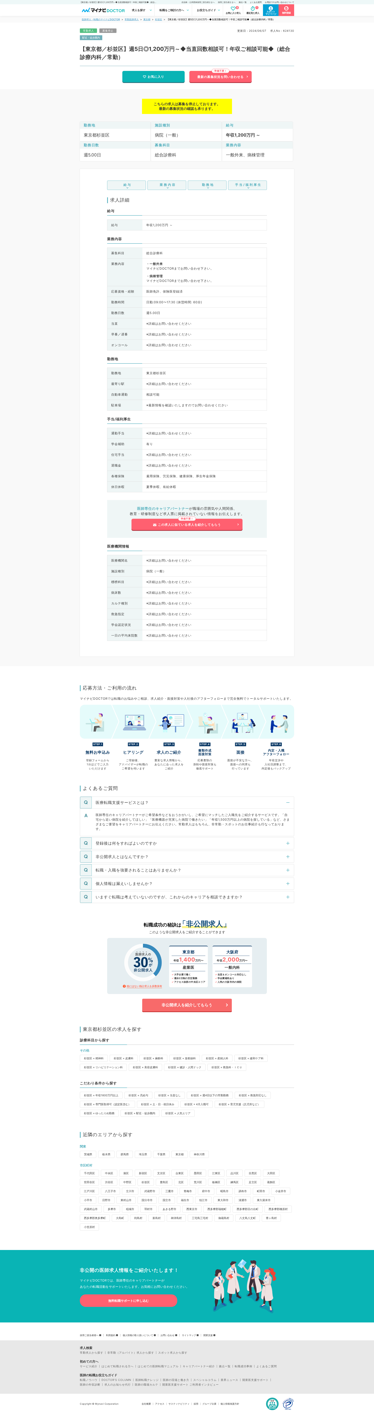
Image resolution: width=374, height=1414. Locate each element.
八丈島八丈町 (247, 1218)
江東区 (216, 1173)
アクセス (159, 1404)
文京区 (161, 1173)
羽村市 (148, 1209)
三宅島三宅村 (200, 1218)
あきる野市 (169, 1209)
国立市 (167, 1200)
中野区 (127, 1182)
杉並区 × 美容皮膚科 (145, 1067)
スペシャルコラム (205, 1380)
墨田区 (198, 1173)
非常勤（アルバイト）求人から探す (130, 1352)
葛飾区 (271, 1182)
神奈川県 (199, 1154)
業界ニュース (229, 1380)
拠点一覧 (243, 2)
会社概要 (146, 1404)
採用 (196, 1404)
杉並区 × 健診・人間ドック (184, 1067)
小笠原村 (89, 1227)
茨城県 (88, 1154)
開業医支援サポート (255, 1380)
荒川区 (198, 1182)
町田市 (261, 1191)
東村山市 (126, 1200)
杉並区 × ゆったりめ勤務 (99, 1113)
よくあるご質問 (266, 1366)
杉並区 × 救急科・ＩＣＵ (227, 1067)
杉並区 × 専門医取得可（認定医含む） (107, 1104)
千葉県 (161, 1154)
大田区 (271, 1173)
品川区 (234, 1173)
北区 (181, 1182)
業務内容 (168, 185)
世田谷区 (89, 1182)
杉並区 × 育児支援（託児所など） (239, 1104)
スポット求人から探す (172, 1352)
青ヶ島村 (271, 1218)
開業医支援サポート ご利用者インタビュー (190, 1384)
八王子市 (110, 1191)
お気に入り (156, 77)
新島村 (157, 1218)
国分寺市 (147, 1200)
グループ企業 (209, 1404)
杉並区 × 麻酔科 (153, 1058)
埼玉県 (143, 1154)
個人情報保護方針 (230, 1404)
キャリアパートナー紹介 (199, 1366)
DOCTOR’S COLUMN (116, 1380)
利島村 (138, 1218)
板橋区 (216, 1182)
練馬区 (234, 1182)
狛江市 (203, 1200)
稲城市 (130, 1209)
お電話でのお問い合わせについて (279, 2)
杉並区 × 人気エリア (178, 1113)
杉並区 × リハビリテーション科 (103, 1067)
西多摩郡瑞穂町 (217, 1209)
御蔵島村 (223, 1218)
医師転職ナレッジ (147, 1380)
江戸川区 (89, 1191)
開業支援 (208, 1335)
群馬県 (125, 1154)
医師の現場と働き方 (176, 1380)
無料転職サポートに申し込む (128, 1301)
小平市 (88, 1200)
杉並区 (158, 19)
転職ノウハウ (88, 1380)
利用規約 (110, 1335)
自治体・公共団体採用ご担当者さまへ (198, 2)
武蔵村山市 (91, 1209)
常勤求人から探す (91, 1352)
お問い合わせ (168, 1335)
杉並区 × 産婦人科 (217, 1058)
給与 (127, 185)
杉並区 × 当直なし (169, 1095)
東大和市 (223, 1200)
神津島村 (176, 1218)
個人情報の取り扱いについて (138, 1335)
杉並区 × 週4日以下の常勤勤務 (210, 1095)
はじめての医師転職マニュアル (158, 1366)
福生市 (185, 1200)
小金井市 (280, 1191)
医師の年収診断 (90, 1384)
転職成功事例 (243, 1366)
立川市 (130, 1191)
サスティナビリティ (179, 1404)
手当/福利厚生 (248, 185)
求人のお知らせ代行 (117, 1384)
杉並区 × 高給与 (138, 1095)
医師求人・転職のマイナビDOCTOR (101, 19)
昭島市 (224, 1191)
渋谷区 (109, 1182)
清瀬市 (243, 1200)
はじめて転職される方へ (117, 1366)
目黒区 (253, 1173)
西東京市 (191, 1209)
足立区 (253, 1182)
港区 (126, 1173)
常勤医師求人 (132, 19)
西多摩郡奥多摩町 (95, 1218)
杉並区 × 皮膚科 (123, 1058)
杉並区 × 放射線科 (184, 1058)
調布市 (243, 1191)
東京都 (146, 19)
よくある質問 (256, 2)
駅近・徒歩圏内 (91, 37)
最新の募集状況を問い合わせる (220, 77)
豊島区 (164, 1182)
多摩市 (112, 1209)
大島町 (120, 1218)
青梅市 (188, 1191)
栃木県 (106, 1154)
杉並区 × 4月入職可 (196, 1104)
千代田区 (89, 1173)
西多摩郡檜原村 (278, 1209)
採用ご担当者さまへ (227, 2)
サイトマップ (189, 1335)
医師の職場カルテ (146, 1384)
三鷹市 (169, 1191)
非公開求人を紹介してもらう (187, 1005)
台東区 (180, 1173)
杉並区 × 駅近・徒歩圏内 (140, 1113)
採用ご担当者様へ (89, 1335)
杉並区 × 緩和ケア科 (251, 1058)
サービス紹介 (88, 1366)
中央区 (109, 1173)
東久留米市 (264, 1200)
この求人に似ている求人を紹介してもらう (189, 525)
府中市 (206, 1191)
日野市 (106, 1200)
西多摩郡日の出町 (247, 1209)
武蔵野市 (149, 1191)
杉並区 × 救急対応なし (253, 1095)
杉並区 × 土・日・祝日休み (157, 1104)
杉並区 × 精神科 (94, 1058)
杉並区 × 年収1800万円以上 (101, 1095)
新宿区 (143, 1173)
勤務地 (208, 185)
